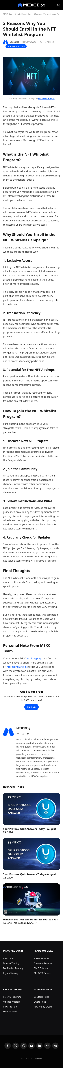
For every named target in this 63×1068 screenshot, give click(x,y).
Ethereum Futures (42, 963)
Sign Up (31, 706)
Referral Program (12, 996)
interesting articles (17, 666)
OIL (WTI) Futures (42, 973)
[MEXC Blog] (31, 5)
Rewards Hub (10, 1006)
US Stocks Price (41, 996)
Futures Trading (11, 963)
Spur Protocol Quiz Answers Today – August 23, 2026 (29, 830)
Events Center (10, 1011)
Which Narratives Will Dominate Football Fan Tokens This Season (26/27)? (30, 921)
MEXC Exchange (35, 1058)
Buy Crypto (8, 958)
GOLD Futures (40, 968)
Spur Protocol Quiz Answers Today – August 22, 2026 (29, 876)
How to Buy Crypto (42, 1006)
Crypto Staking (10, 973)
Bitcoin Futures (41, 958)
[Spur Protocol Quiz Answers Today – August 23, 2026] (31, 809)
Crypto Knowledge (23, 14)
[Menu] (5, 5)
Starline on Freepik (46, 98)
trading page (34, 658)
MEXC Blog (7, 14)
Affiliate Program (11, 1001)
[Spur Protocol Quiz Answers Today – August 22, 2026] (31, 854)
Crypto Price (39, 1001)
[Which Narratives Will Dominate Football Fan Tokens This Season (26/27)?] (31, 899)
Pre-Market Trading (13, 968)
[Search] (58, 5)
